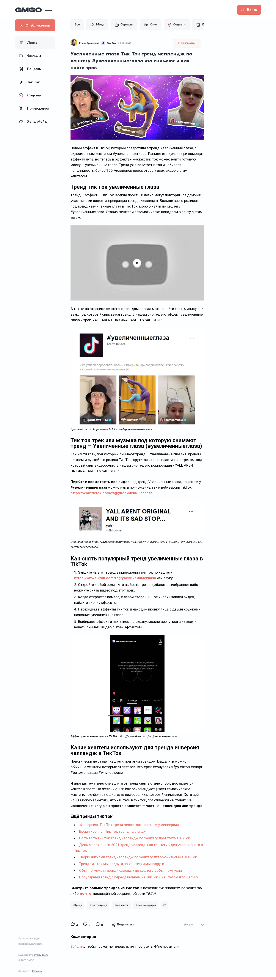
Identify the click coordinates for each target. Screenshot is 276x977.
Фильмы (34, 55)
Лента (32, 42)
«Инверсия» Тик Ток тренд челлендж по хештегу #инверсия (129, 825)
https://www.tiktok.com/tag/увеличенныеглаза (111, 493)
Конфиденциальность (30, 944)
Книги (206, 24)
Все (77, 24)
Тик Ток (33, 82)
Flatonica (37, 971)
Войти (252, 9)
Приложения (38, 108)
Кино (153, 24)
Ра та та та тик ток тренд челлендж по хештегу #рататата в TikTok (134, 838)
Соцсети (34, 95)
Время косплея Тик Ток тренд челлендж (112, 831)
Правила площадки (29, 938)
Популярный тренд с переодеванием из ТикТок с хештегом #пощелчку (138, 877)
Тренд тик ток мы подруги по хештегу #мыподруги (121, 864)
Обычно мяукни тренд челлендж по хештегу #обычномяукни (130, 870)
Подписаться (188, 43)
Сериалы (127, 24)
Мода (100, 24)
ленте (85, 893)
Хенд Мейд (37, 121)
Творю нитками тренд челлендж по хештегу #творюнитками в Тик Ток (138, 857)
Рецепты (34, 68)
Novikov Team (40, 955)
